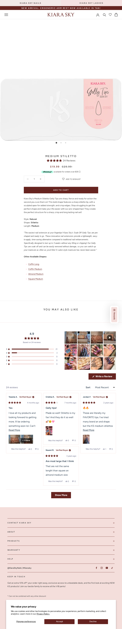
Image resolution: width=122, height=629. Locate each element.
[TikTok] (112, 568)
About (11, 532)
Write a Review (105, 377)
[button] (61, 161)
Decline (93, 621)
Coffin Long (33, 264)
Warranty (13, 550)
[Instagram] (101, 568)
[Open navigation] (6, 14)
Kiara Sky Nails (30, 3)
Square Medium (35, 279)
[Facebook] (96, 568)
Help (10, 559)
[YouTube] (107, 568)
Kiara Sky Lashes (91, 3)
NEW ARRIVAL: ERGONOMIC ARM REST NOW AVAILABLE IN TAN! (61, 8)
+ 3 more (26, 440)
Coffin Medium (35, 269)
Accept (59, 621)
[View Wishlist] (110, 15)
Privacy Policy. (43, 614)
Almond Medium (35, 274)
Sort (88, 387)
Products (13, 541)
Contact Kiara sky (19, 523)
